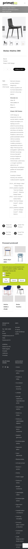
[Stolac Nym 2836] (7, 251)
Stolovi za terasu (19, 414)
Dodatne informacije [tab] (5, 86)
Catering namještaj (19, 517)
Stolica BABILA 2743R (6, 307)
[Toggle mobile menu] (25, 3)
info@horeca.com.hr (8, 335)
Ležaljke (18, 392)
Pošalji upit (19, 69)
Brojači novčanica (19, 487)
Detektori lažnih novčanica (19, 429)
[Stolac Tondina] (20, 290)
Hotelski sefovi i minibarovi (20, 511)
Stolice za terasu (19, 481)
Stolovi (18, 367)
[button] (3, 273)
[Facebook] (3, 367)
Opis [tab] (3, 81)
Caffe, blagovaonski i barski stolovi (20, 539)
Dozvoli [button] (22, 280)
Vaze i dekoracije (19, 454)
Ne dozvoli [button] (6, 280)
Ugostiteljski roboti (19, 493)
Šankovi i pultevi (18, 468)
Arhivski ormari (20, 463)
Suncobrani (19, 383)
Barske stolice (20, 459)
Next (25, 28)
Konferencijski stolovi (20, 499)
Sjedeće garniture (19, 436)
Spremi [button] (14, 280)
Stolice (18, 473)
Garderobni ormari (19, 532)
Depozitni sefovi (19, 448)
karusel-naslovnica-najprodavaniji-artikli (20, 400)
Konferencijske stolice (20, 442)
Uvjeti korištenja (19, 331)
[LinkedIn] (7, 367)
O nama (17, 329)
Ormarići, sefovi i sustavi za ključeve (20, 525)
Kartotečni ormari (19, 546)
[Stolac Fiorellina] (20, 257)
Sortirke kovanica (18, 388)
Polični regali (20, 476)
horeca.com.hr (6, 340)
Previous (3, 28)
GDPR (17, 334)
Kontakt (17, 327)
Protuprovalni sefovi (20, 372)
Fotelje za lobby (19, 378)
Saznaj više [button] (12, 270)
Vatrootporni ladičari (19, 408)
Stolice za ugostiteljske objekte (19, 421)
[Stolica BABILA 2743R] (7, 290)
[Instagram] (5, 367)
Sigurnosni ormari (19, 505)
